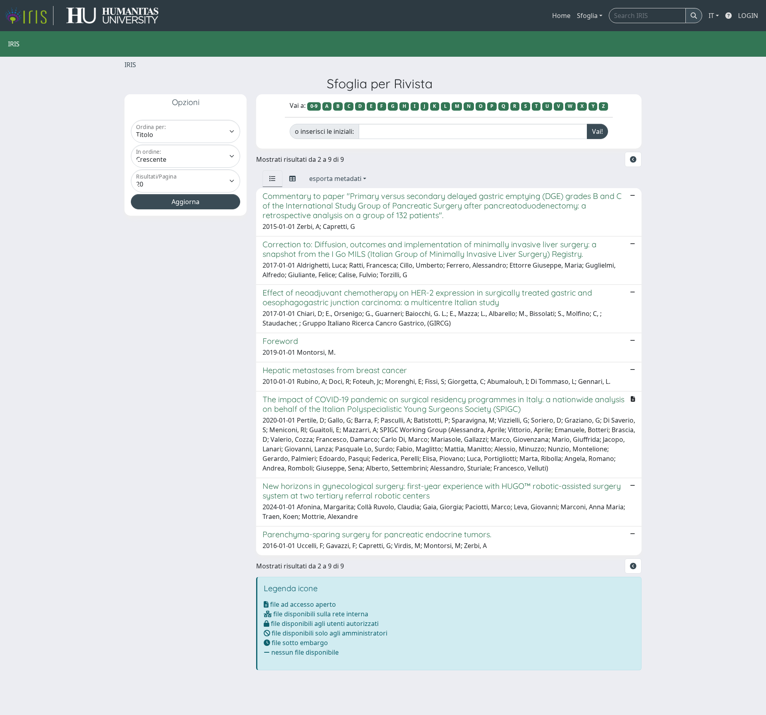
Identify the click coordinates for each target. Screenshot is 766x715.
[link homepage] (29, 15)
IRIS (130, 64)
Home (561, 15)
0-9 (314, 106)
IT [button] (711, 15)
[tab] (272, 178)
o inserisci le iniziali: (324, 131)
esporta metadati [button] (335, 178)
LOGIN (748, 15)
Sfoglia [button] (587, 15)
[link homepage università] (112, 15)
